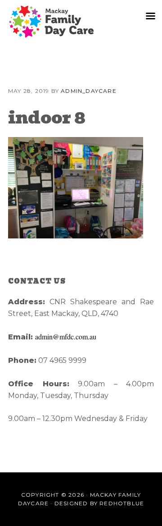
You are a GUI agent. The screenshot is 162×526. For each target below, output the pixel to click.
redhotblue (121, 503)
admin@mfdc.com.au (65, 336)
